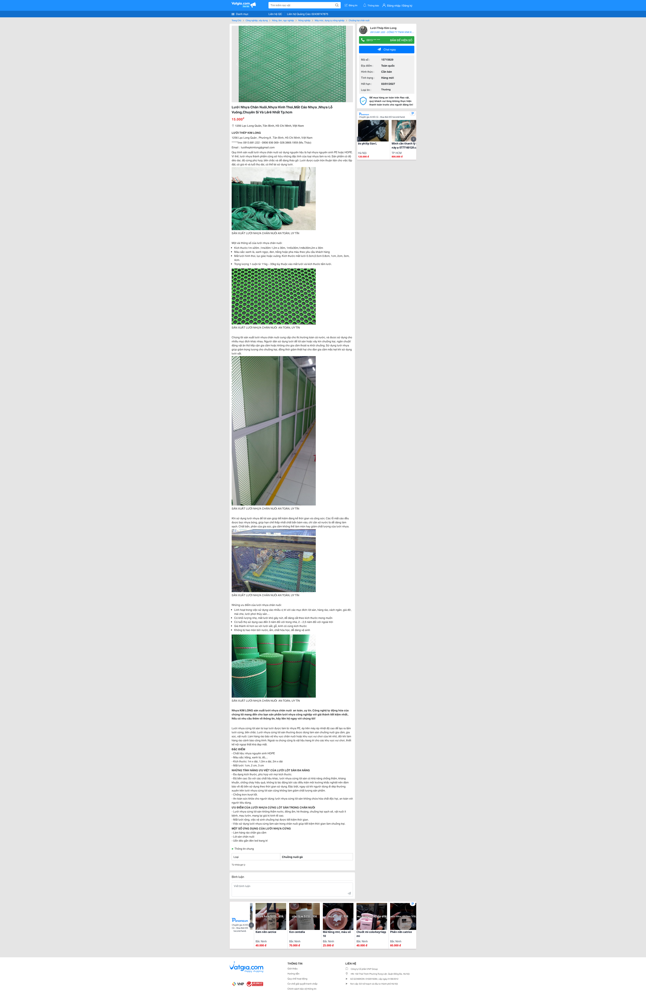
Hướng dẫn (293, 973)
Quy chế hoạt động (297, 978)
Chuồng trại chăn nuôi (359, 20)
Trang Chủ (236, 20)
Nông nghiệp (304, 20)
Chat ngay (390, 49)
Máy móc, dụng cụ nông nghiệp (329, 20)
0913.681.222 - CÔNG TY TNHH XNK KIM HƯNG (396, 32)
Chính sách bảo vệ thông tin (302, 988)
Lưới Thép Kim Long (383, 28)
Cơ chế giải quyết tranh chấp (302, 983)
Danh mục (241, 14)
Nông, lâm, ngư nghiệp (283, 20)
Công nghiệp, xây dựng (257, 20)
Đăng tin (353, 5)
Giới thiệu (293, 968)
